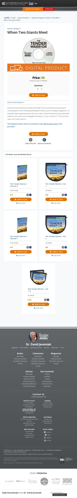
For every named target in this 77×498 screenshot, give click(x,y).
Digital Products (23, 18)
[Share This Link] (27, 195)
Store (13, 18)
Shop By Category (32, 9)
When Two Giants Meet (12, 20)
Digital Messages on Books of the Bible (45, 18)
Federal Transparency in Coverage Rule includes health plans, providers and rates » (23, 463)
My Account (48, 124)
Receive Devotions (60, 495)
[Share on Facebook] (30, 195)
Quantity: (38, 85)
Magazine (56, 353)
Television (38, 353)
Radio (20, 353)
